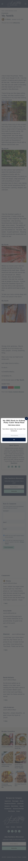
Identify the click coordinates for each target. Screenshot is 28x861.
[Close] (26, 418)
